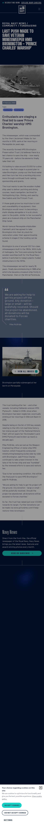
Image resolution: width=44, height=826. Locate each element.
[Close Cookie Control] (40, 787)
